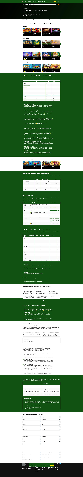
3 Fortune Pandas (44, 69)
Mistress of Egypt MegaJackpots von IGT (54, 218)
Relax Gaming (53, 46)
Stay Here (58, 1)
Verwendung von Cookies (31, 466)
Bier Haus (25, 98)
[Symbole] (40, 441)
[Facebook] (59, 463)
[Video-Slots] (40, 444)
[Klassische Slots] (40, 429)
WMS (43, 34)
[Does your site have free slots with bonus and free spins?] (40, 457)
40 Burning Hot (25, 92)
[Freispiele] (59, 417)
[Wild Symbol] (59, 441)
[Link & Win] (59, 426)
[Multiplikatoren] (59, 439)
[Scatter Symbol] (59, 436)
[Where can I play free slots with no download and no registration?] (40, 452)
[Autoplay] (40, 419)
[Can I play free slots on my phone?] (59, 457)
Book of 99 (53, 45)
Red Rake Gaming (53, 58)
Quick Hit (34, 33)
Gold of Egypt (24, 45)
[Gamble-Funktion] (59, 419)
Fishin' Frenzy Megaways (26, 94)
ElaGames (53, 70)
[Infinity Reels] (59, 421)
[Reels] (40, 439)
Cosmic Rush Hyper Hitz (26, 57)
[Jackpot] (59, 424)
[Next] (60, 31)
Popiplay (34, 70)
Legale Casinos (43, 468)
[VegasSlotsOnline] (27, 468)
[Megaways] (59, 429)
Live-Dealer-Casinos (37, 471)
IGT (52, 34)
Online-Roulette (56, 470)
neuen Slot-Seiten (56, 386)
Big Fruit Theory (34, 69)
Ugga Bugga (34, 45)
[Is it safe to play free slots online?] (40, 454)
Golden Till (53, 69)
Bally (33, 34)
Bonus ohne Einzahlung (37, 468)
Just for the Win (44, 58)
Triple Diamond (53, 33)
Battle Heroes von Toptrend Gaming (54, 223)
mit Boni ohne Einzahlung (55, 388)
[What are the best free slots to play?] (59, 454)
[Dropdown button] (26, 6)
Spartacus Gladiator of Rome (45, 33)
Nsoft (24, 46)
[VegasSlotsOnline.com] (26, 4)
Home (25, 8)
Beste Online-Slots (50, 468)
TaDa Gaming (25, 70)
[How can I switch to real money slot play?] (59, 452)
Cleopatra (24, 33)
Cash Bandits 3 (25, 100)
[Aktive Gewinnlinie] (40, 417)
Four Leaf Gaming (25, 58)
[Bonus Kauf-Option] (40, 426)
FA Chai (34, 58)
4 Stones (43, 45)
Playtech (34, 46)
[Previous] (39, 300)
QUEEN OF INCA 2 (35, 57)
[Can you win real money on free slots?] (40, 459)
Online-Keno (56, 468)
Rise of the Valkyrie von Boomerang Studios (54, 210)
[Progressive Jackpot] (40, 436)
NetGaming (44, 70)
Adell (43, 46)
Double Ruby (25, 96)
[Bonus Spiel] (40, 424)
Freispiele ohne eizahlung (37, 469)
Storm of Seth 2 (25, 69)
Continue (54, 1)
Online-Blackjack (56, 469)
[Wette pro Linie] (40, 421)
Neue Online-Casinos (37, 470)
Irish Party (53, 57)
